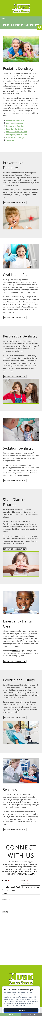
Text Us (33, 1014)
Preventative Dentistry (16, 120)
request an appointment (15, 203)
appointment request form (25, 871)
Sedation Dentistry (14, 129)
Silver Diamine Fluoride (16, 132)
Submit (5, 912)
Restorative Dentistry (15, 126)
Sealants (10, 140)
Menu (3, 19)
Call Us (11, 1014)
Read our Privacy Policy (17, 1005)
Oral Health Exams (14, 123)
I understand (21, 1010)
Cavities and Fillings (15, 137)
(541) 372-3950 (27, 873)
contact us (16, 651)
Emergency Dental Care (16, 134)
